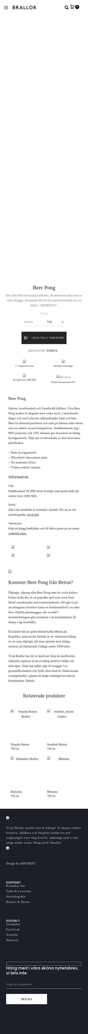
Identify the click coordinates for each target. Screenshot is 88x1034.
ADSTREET (27, 863)
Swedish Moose (57, 744)
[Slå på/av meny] (6, 8)
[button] (66, 7)
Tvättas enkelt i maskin (25, 467)
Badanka (16, 791)
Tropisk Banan (20, 744)
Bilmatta (52, 791)
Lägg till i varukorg (47, 337)
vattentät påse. (17, 533)
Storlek (28, 321)
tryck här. (33, 514)
